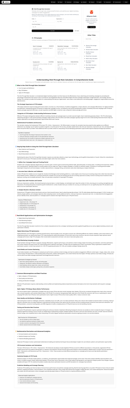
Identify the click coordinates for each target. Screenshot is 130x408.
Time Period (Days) (36, 24)
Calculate (52, 30)
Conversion (108, 2)
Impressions (59, 18)
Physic (61, 2)
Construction (118, 2)
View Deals (92, 27)
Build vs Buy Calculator (92, 58)
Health (99, 2)
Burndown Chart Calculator (90, 61)
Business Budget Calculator (90, 68)
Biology (77, 2)
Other (126, 2)
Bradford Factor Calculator (90, 52)
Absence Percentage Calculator (91, 46)
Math (54, 2)
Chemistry (69, 2)
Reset (77, 30)
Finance (92, 2)
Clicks (33, 18)
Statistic (84, 2)
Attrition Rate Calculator (92, 49)
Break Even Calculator (91, 56)
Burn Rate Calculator (91, 65)
